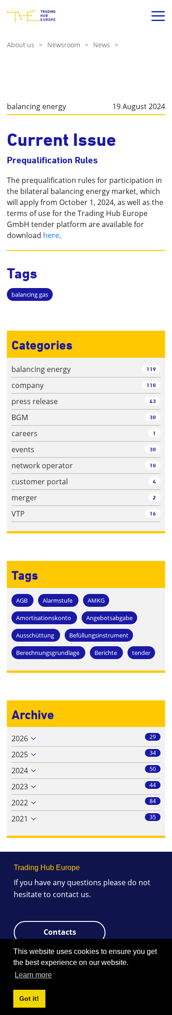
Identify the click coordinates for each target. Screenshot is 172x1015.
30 (153, 417)
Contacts (60, 932)
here (51, 235)
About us (25, 44)
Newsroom (68, 44)
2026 (19, 738)
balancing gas (29, 294)
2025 (19, 754)
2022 (19, 803)
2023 (19, 787)
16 (153, 513)
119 (151, 369)
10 (153, 465)
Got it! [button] (29, 998)
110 (151, 385)
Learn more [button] (33, 975)
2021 (19, 819)
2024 (19, 770)
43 (153, 401)
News (105, 44)
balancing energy (36, 106)
